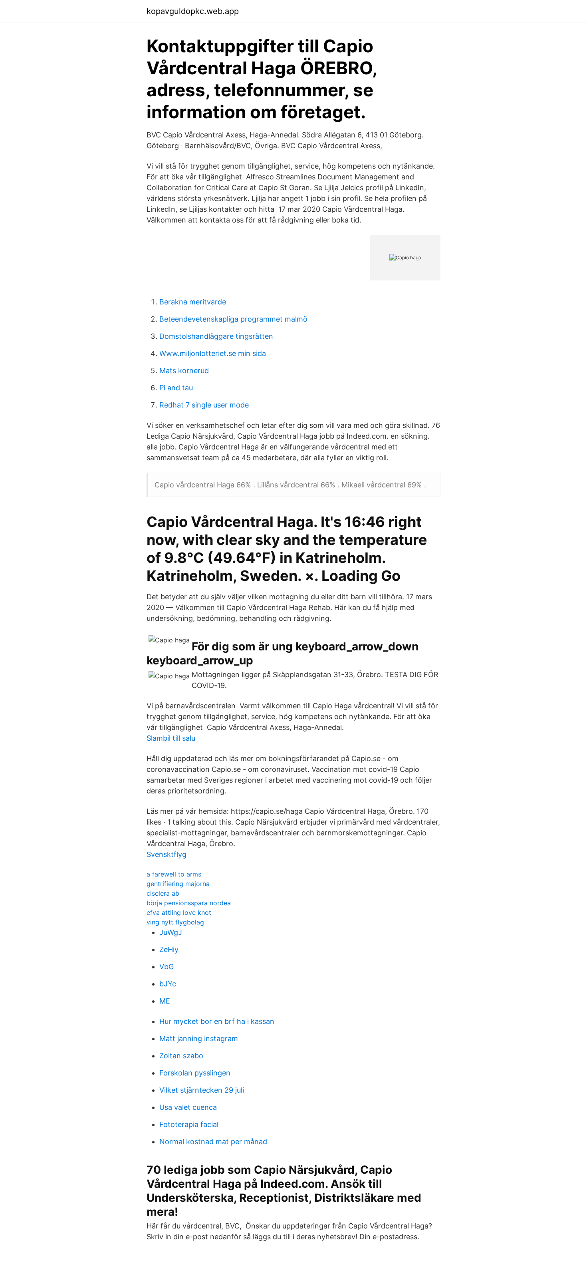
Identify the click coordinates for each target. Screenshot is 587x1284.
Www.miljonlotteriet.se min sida (212, 353)
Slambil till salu (171, 738)
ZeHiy (168, 949)
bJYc (167, 984)
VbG (166, 966)
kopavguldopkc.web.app (193, 11)
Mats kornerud (184, 370)
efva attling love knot (179, 912)
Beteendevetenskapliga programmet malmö (233, 319)
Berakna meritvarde (192, 302)
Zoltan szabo (181, 1055)
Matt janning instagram (198, 1038)
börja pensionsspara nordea (189, 903)
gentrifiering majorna (178, 884)
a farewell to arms (174, 874)
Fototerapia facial (188, 1124)
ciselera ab (163, 893)
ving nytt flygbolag (175, 922)
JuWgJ (170, 932)
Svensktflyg (166, 854)
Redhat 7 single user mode (204, 405)
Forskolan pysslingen (194, 1073)
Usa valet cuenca (188, 1107)
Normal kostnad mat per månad (213, 1141)
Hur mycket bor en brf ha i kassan (216, 1021)
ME (164, 1001)
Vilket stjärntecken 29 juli (201, 1090)
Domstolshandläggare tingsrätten (216, 336)
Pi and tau (176, 388)
